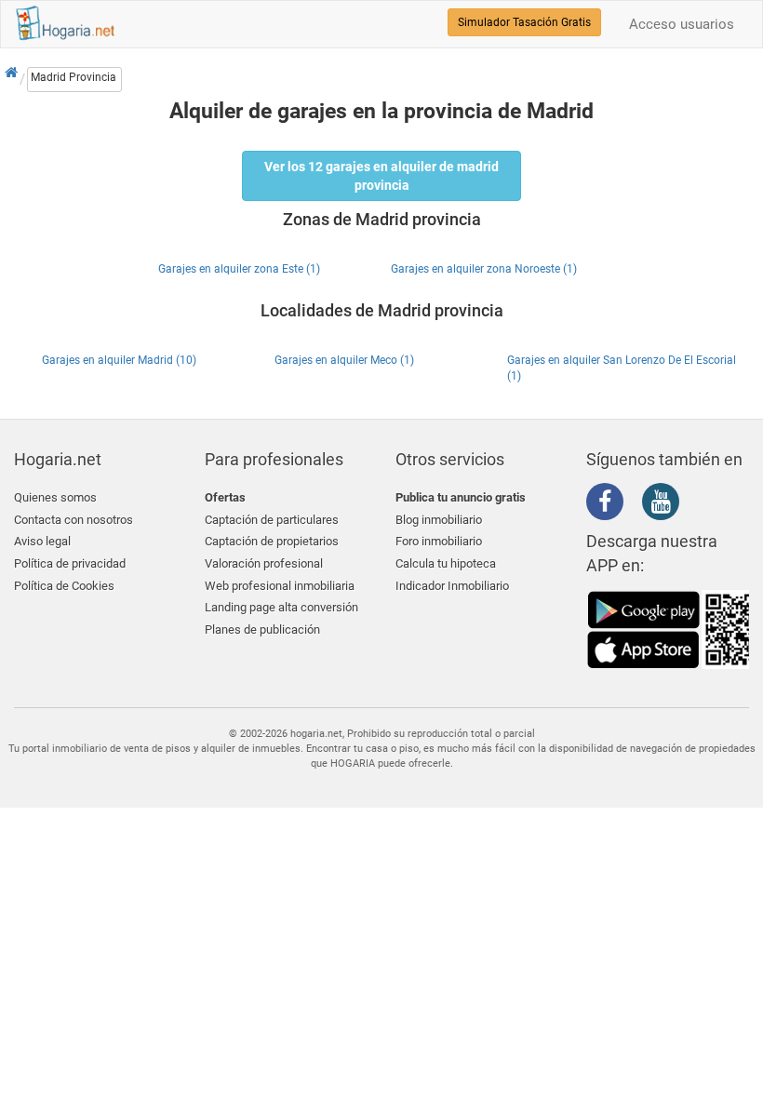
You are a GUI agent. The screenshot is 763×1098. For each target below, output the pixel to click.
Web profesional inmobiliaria (280, 586)
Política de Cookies (64, 586)
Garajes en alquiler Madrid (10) (119, 360)
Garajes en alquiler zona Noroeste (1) (484, 268)
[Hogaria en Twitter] (637, 502)
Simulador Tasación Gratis (524, 22)
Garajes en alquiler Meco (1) (344, 360)
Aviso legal (42, 541)
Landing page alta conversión (281, 607)
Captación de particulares (272, 520)
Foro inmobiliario (438, 541)
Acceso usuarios (681, 24)
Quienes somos (55, 497)
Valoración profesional (264, 563)
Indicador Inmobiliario (452, 586)
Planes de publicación (262, 629)
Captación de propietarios (272, 541)
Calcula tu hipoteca (445, 563)
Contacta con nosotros (73, 520)
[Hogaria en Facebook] (609, 505)
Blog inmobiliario (438, 520)
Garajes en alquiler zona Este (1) (239, 268)
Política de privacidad (70, 563)
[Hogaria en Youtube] (665, 505)
